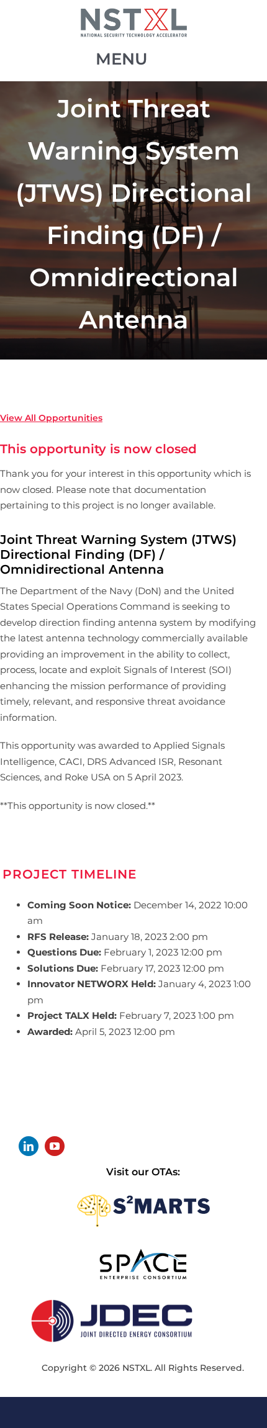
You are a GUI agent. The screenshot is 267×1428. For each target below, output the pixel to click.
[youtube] (55, 1146)
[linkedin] (28, 1146)
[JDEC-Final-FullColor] (112, 1297)
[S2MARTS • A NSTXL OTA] (143, 1190)
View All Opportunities (51, 417)
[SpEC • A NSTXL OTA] (142, 1253)
